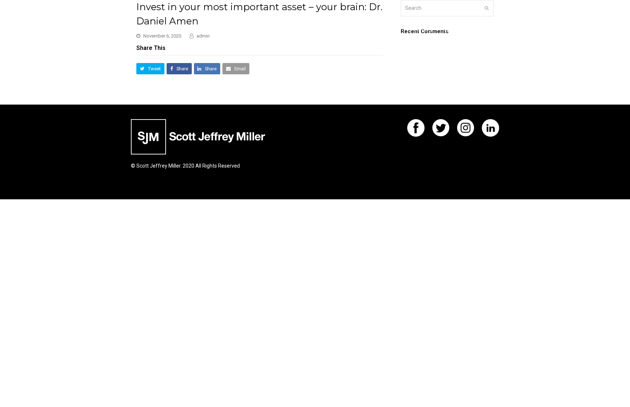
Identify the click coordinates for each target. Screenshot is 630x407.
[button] (150, 68)
